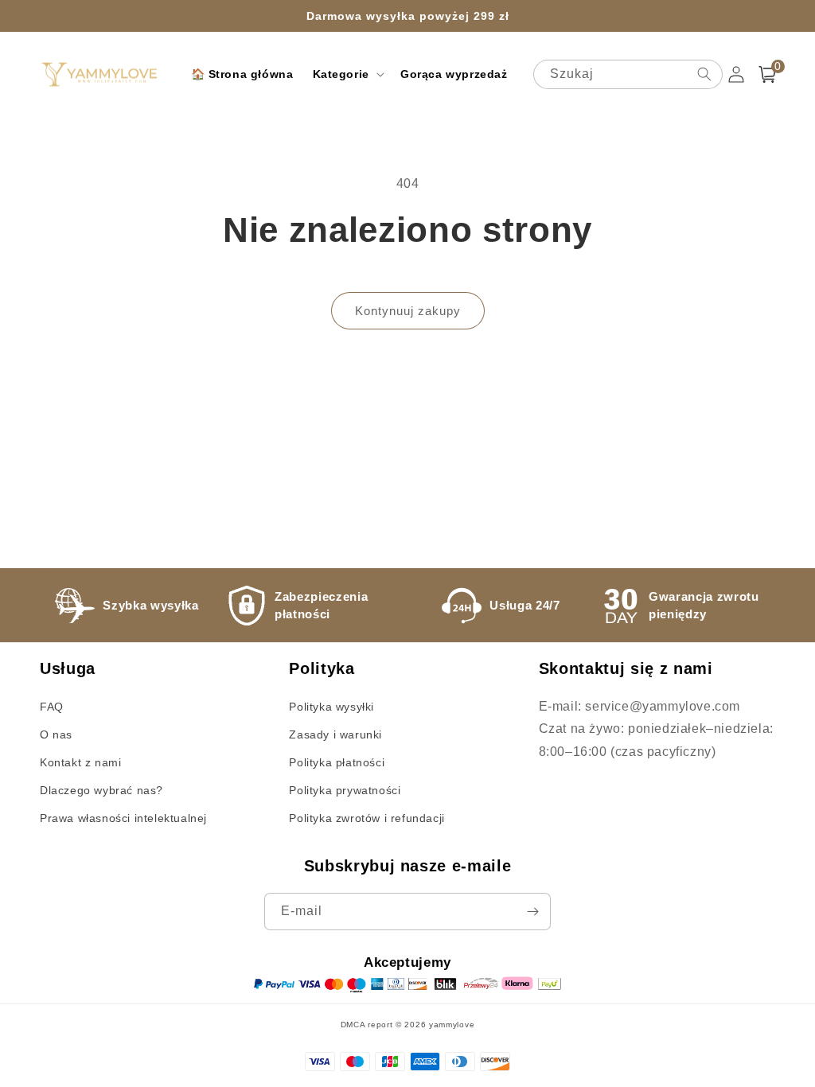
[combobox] (628, 74)
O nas (56, 734)
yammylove (451, 1024)
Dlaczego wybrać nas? (101, 790)
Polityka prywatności (344, 790)
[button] (347, 74)
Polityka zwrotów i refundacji (366, 818)
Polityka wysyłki (331, 706)
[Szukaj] (704, 74)
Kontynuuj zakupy (408, 311)
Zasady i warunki (335, 734)
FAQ (52, 706)
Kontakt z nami (80, 762)
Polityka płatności (336, 762)
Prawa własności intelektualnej (123, 818)
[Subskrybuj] (532, 911)
